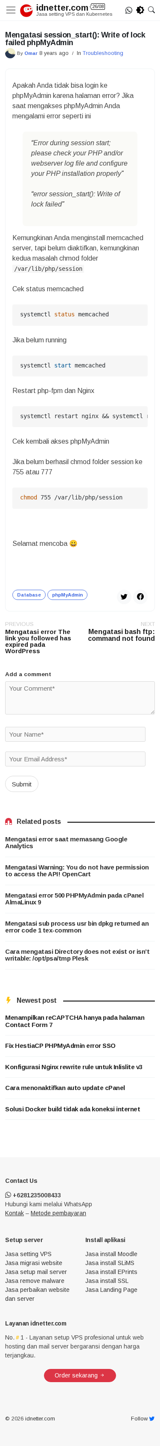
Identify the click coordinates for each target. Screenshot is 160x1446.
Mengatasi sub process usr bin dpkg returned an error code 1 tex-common (76, 927)
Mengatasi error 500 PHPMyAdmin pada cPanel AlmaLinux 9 (74, 899)
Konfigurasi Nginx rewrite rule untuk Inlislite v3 (74, 1067)
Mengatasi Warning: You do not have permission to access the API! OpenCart (77, 871)
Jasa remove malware (34, 1280)
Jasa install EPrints (111, 1271)
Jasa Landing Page (111, 1289)
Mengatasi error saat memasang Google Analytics (66, 843)
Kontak (14, 1213)
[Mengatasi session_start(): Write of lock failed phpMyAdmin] (140, 596)
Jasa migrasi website (33, 1263)
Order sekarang (77, 1375)
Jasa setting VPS (28, 1254)
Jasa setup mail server (36, 1271)
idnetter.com (70, 7)
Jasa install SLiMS (109, 1263)
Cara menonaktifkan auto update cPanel (65, 1087)
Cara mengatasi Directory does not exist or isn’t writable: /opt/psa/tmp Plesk (77, 955)
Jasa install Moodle (111, 1254)
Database (29, 594)
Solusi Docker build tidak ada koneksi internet (72, 1109)
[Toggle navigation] (12, 10)
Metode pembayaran (58, 1213)
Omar (31, 53)
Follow (140, 1419)
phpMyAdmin (67, 594)
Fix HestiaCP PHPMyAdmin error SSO (60, 1045)
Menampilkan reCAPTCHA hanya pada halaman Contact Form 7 (74, 1021)
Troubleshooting (103, 53)
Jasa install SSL (106, 1280)
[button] (151, 10)
